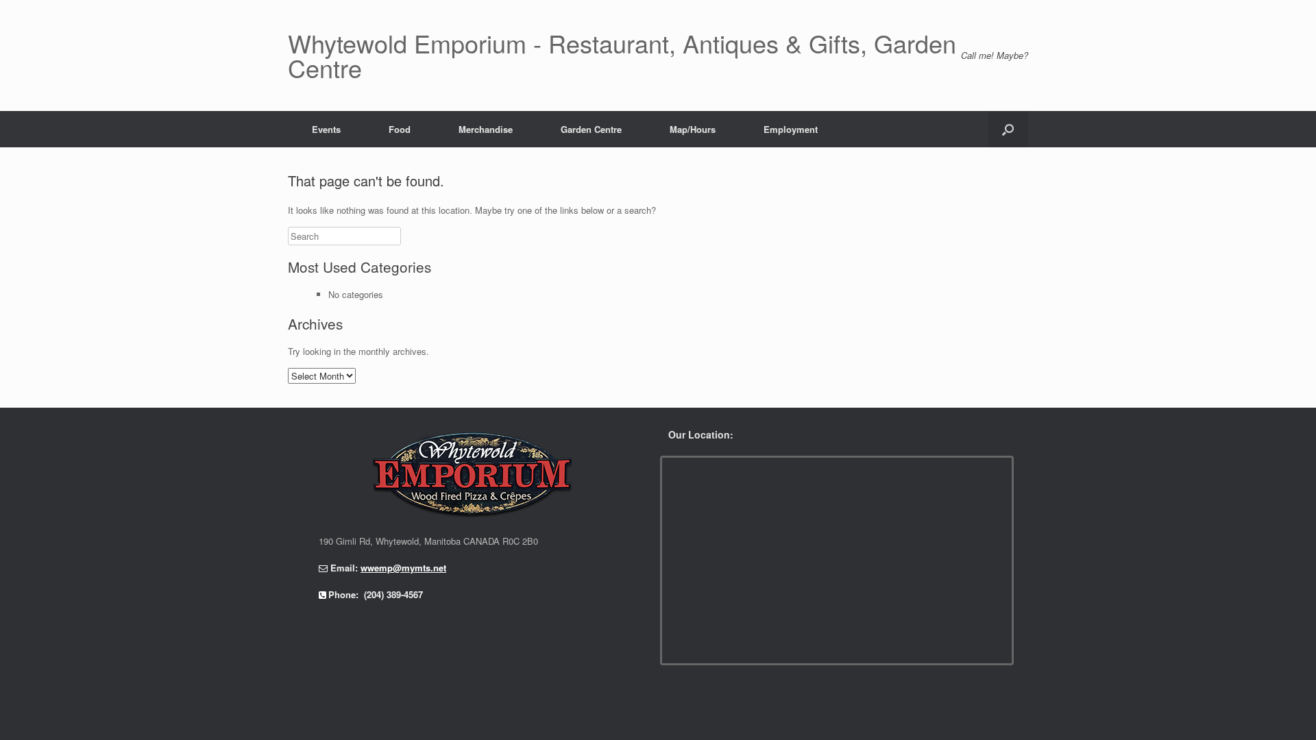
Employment (791, 129)
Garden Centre (591, 129)
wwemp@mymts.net (403, 567)
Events (326, 129)
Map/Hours (693, 129)
